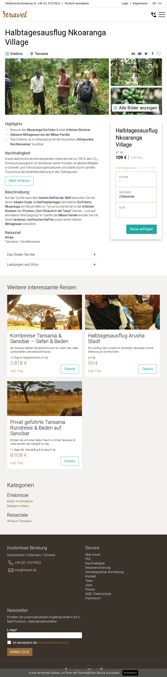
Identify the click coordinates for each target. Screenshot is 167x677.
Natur (25, 506)
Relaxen (12, 506)
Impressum (93, 598)
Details (69, 369)
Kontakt (90, 576)
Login (125, 3)
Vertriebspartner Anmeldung (104, 572)
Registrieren (140, 3)
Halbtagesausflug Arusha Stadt (116, 338)
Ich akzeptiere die (40, 642)
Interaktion (25, 501)
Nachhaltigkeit (95, 563)
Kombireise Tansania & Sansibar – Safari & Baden (39, 338)
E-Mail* (12, 630)
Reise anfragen (141, 229)
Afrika (11, 521)
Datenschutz (102, 594)
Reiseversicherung (97, 567)
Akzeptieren (130, 672)
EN (160, 3)
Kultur (11, 501)
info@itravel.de (26, 570)
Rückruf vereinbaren (77, 3)
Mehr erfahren (19, 181)
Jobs (88, 585)
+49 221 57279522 (28, 563)
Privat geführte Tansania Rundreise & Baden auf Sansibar (37, 428)
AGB (88, 594)
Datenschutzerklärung (53, 642)
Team (89, 580)
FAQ (88, 559)
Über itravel (92, 554)
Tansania (52, 206)
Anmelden (19, 652)
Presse (90, 589)
